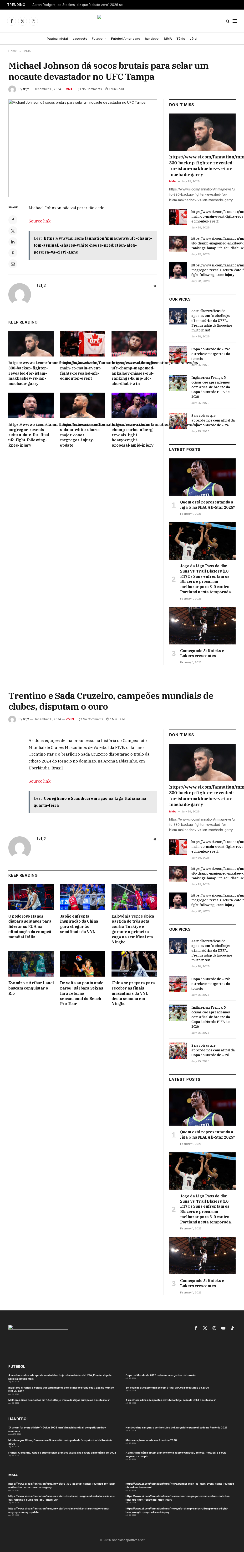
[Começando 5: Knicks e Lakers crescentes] (202, 625)
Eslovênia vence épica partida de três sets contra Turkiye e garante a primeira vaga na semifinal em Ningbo (133, 929)
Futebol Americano (125, 38)
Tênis (180, 38)
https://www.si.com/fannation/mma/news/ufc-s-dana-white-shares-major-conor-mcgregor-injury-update (83, 435)
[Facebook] (12, 219)
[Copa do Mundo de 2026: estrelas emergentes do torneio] (178, 354)
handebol (152, 38)
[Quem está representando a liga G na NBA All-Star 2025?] (202, 477)
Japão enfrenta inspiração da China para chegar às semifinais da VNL (79, 924)
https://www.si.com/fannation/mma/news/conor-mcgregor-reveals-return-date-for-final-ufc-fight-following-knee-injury (31, 435)
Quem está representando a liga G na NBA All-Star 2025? (207, 505)
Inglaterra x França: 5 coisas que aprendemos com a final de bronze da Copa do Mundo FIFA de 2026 (210, 387)
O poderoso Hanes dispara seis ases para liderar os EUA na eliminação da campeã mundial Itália (29, 926)
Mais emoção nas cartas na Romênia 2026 (151, 1440)
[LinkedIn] (12, 241)
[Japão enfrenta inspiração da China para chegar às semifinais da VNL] (83, 897)
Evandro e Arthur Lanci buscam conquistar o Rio (31, 988)
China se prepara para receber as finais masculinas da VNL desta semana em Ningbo (133, 993)
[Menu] (235, 21)
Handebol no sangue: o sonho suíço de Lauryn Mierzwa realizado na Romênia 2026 (177, 1427)
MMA (168, 38)
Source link (40, 221)
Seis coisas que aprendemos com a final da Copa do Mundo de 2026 (212, 420)
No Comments (92, 89)
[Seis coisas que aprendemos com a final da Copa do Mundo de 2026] (178, 421)
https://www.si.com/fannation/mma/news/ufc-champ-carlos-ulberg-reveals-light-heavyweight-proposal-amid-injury (134, 435)
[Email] (12, 263)
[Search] (227, 21)
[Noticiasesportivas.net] (122, 21)
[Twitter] (12, 230)
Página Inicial (57, 38)
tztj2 (26, 89)
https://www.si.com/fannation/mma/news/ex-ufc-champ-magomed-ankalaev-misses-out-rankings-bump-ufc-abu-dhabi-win (134, 373)
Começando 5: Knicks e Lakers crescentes (202, 653)
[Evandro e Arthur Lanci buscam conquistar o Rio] (31, 964)
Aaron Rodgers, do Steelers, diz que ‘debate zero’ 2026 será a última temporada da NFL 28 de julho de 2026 (80, 5)
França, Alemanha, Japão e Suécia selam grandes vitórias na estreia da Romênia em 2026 (62, 1452)
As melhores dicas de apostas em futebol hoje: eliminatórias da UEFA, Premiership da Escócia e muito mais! (211, 320)
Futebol (97, 38)
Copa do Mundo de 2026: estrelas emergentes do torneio (210, 354)
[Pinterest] (12, 252)
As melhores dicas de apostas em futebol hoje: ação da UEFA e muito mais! (171, 1400)
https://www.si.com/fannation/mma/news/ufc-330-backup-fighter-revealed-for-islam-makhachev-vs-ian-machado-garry (31, 373)
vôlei (193, 38)
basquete (79, 38)
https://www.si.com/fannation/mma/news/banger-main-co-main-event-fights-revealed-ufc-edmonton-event (83, 370)
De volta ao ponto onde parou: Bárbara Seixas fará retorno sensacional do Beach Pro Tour (81, 993)
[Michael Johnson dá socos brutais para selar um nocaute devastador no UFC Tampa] (82, 148)
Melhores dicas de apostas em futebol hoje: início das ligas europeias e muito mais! (59, 1400)
